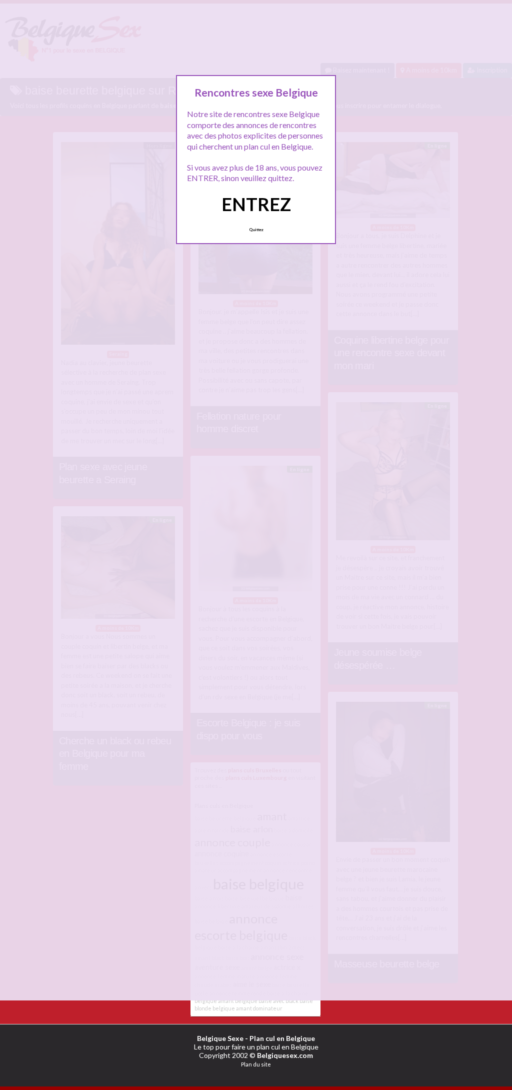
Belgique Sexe (220, 1038)
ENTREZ (256, 204)
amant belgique (238, 1000)
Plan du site (256, 1064)
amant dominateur (259, 1008)
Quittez (256, 229)
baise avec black (278, 1000)
